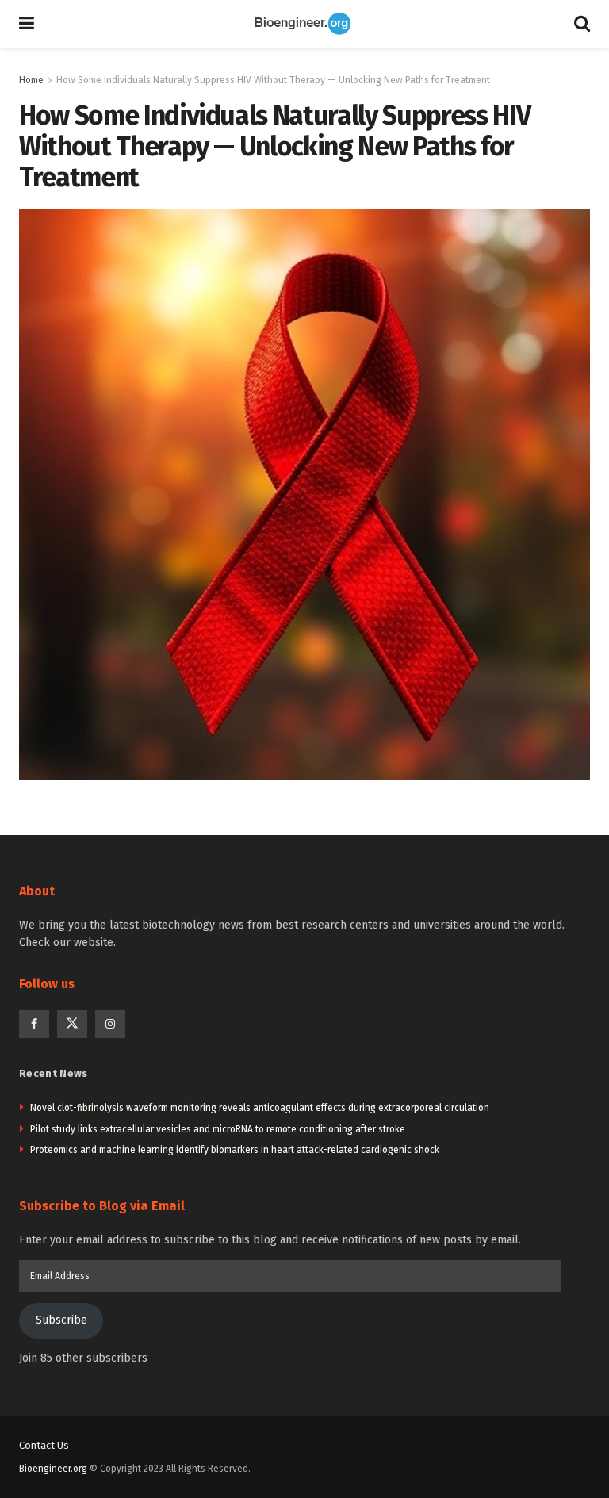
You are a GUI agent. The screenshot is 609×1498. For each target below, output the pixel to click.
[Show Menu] (26, 24)
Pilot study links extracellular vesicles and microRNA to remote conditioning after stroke (217, 1129)
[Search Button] (582, 24)
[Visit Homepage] (304, 24)
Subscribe (61, 1320)
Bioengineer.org (53, 1468)
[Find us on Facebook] (34, 1024)
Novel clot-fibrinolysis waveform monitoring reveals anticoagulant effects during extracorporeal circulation (259, 1107)
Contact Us (44, 1445)
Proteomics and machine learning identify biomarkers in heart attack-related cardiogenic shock (234, 1149)
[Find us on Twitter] (72, 1024)
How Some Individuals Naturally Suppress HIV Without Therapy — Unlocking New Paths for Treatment (273, 80)
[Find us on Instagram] (110, 1024)
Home (31, 80)
